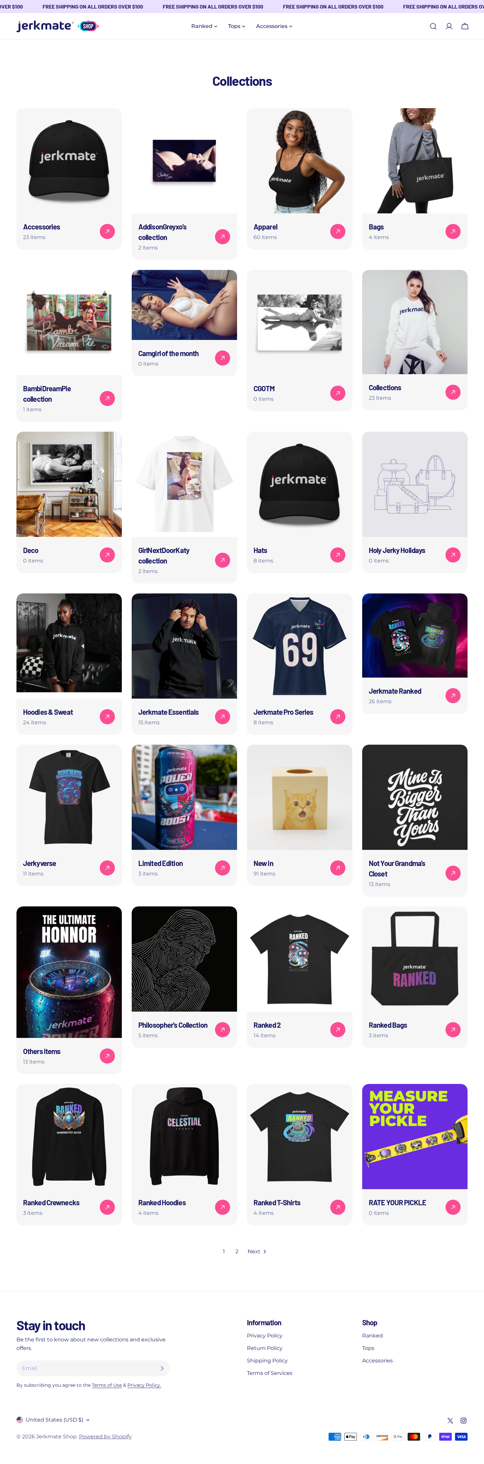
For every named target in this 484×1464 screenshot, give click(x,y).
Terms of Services (269, 1373)
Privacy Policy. (144, 1385)
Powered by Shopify (105, 1436)
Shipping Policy (267, 1360)
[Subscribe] (162, 1368)
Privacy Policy (264, 1335)
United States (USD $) (54, 1420)
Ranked (372, 1335)
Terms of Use (107, 1385)
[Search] (433, 26)
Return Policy (264, 1348)
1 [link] (224, 1251)
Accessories (377, 1360)
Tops (368, 1348)
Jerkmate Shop (56, 1436)
